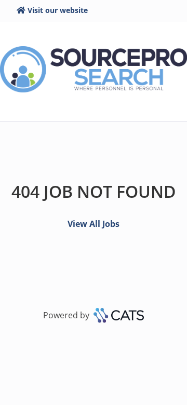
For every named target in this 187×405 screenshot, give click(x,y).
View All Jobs (93, 224)
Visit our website (58, 10)
